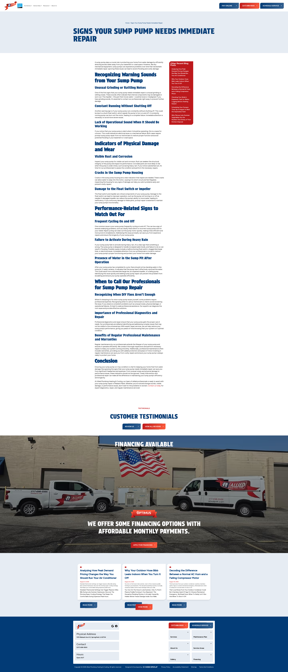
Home (127, 23)
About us (54, 5)
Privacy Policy (165, 667)
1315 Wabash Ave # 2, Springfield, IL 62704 (91, 637)
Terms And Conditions (206, 667)
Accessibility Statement (181, 667)
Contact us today (154, 386)
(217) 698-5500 (81, 647)
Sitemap (194, 667)
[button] (28, 6)
